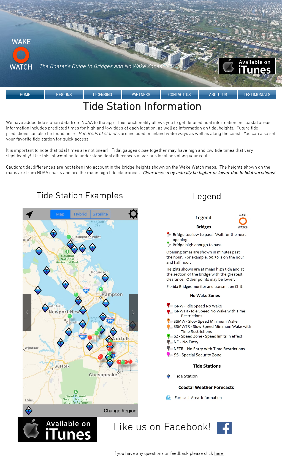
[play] (125, 212)
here (219, 453)
